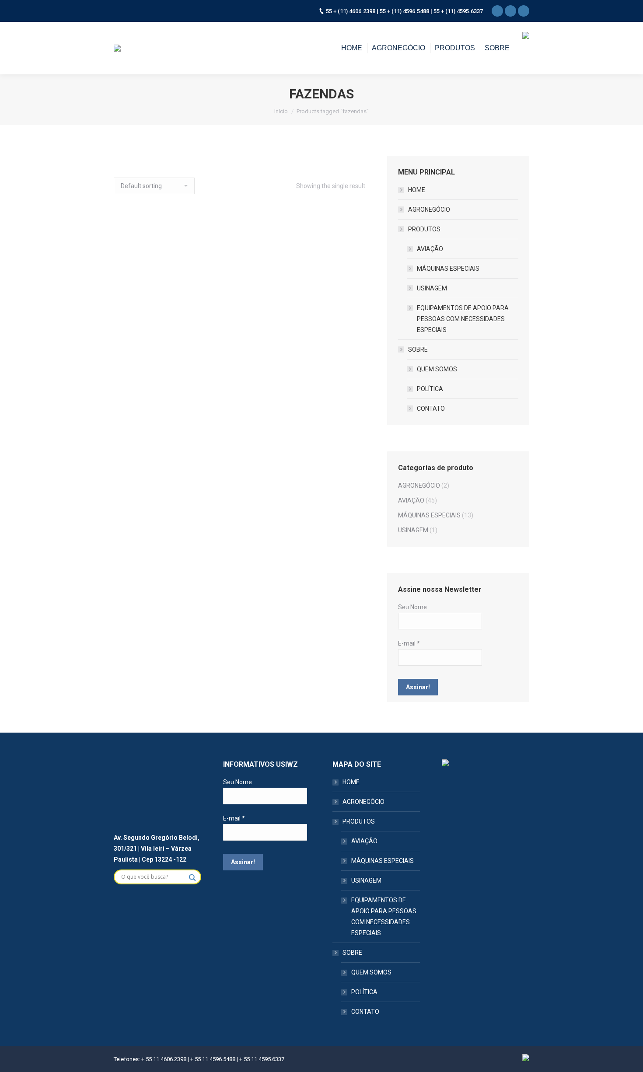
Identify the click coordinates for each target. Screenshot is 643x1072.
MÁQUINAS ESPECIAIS (448, 268)
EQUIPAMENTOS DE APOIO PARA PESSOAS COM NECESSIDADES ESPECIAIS (463, 318)
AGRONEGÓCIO (429, 209)
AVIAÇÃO (430, 248)
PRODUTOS (424, 229)
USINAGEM (432, 288)
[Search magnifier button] (194, 877)
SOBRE (418, 349)
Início (281, 111)
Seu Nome (412, 607)
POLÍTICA (430, 388)
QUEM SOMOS (437, 369)
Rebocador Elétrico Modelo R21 (171, 346)
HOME (416, 189)
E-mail (409, 643)
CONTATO (431, 408)
